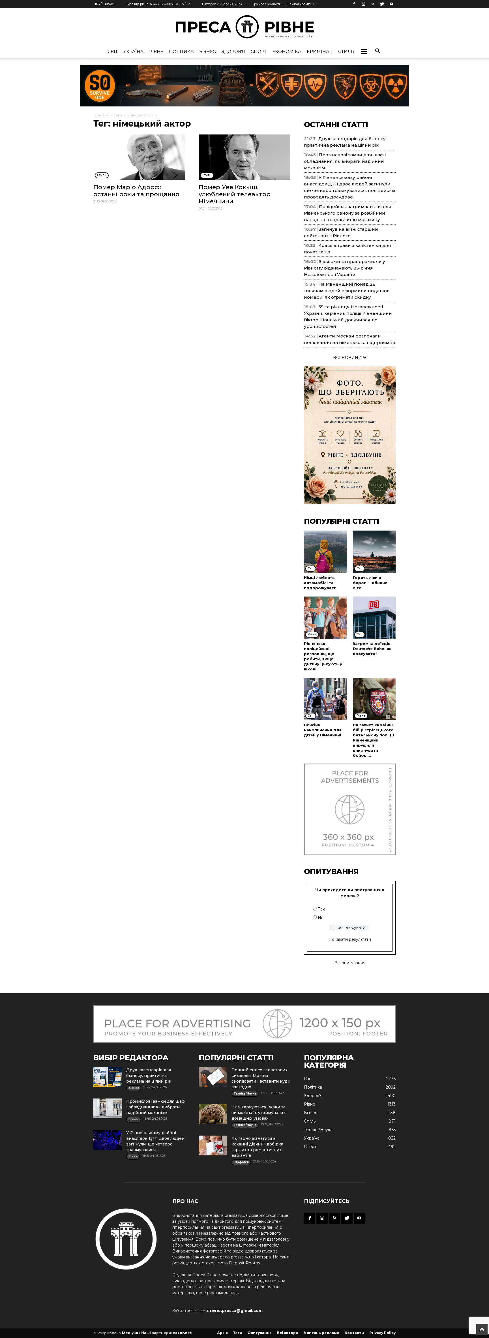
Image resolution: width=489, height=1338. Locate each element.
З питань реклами (301, 4)
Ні (320, 917)
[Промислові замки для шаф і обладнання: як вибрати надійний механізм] (107, 1108)
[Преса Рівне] (244, 27)
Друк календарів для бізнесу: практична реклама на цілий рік (148, 1075)
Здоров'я (233, 51)
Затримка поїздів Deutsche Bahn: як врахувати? (372, 648)
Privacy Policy (382, 1333)
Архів (222, 1333)
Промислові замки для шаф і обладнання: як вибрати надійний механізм (345, 161)
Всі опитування (349, 962)
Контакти (354, 1333)
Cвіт (113, 51)
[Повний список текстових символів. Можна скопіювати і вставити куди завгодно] (213, 1077)
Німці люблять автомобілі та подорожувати (320, 582)
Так (321, 909)
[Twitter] (382, 4)
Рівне (156, 51)
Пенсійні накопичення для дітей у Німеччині (323, 730)
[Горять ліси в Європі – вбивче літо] (374, 552)
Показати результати (350, 939)
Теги (118, 115)
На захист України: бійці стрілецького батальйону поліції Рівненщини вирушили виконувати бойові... (373, 740)
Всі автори (287, 1333)
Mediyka (130, 1333)
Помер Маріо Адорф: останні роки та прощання (136, 190)
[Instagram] (363, 4)
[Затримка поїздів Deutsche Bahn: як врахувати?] (374, 618)
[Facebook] (354, 4)
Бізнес (207, 51)
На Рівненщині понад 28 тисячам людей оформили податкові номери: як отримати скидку (347, 290)
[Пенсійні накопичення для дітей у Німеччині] (325, 699)
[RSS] (372, 4)
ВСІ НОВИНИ (348, 357)
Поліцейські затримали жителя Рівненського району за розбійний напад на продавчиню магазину (347, 213)
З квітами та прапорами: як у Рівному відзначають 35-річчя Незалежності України (344, 268)
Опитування (260, 1333)
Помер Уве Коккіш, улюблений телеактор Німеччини (235, 194)
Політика (181, 51)
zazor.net (182, 1333)
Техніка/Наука (318, 1129)
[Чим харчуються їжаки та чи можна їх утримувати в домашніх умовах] (213, 1114)
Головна (101, 115)
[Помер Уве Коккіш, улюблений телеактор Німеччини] (244, 157)
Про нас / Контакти (266, 4)
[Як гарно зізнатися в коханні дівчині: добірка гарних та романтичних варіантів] (213, 1145)
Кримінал (320, 51)
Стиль (346, 51)
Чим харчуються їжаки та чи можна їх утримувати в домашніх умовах (259, 1112)
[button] (364, 51)
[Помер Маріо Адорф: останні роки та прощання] (139, 157)
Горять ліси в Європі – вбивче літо (370, 582)
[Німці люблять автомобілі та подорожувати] (325, 552)
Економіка (286, 51)
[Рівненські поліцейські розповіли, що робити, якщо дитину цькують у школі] (325, 618)
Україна (133, 51)
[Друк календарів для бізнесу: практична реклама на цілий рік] (107, 1077)
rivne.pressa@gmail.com (236, 1310)
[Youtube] (391, 4)
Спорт (259, 51)
